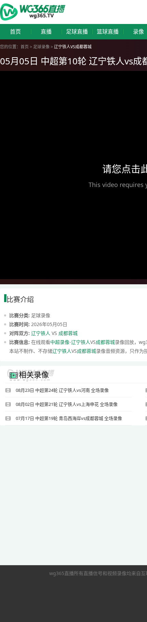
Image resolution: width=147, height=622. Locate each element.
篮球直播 (108, 31)
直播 (46, 31)
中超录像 (59, 342)
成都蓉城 (68, 333)
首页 (15, 31)
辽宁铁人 (40, 333)
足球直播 (77, 31)
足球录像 (41, 47)
